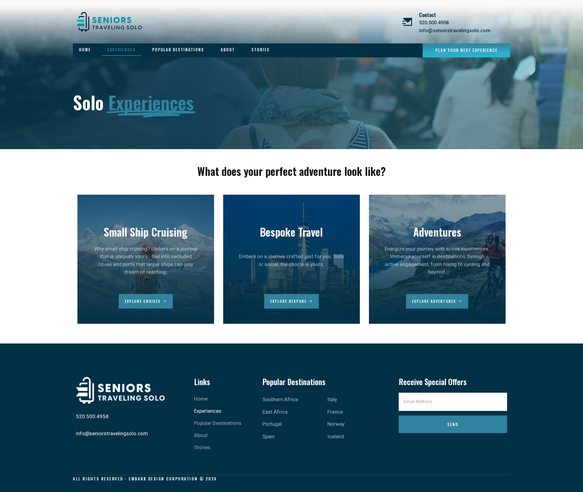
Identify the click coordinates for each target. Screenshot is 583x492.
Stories (260, 49)
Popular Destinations (178, 49)
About (228, 49)
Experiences (121, 49)
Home (85, 49)
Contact (427, 15)
